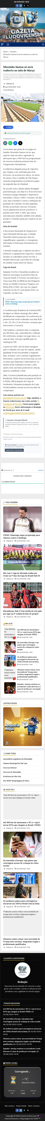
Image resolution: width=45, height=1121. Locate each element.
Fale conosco (10, 1106)
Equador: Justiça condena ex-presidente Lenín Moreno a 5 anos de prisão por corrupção (10, 688)
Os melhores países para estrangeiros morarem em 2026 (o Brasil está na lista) (10, 660)
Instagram (7, 404)
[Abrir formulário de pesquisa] (43, 44)
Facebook (10, 407)
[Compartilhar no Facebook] (15, 143)
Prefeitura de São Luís (12, 776)
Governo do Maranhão (12, 772)
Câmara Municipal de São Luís (15, 763)
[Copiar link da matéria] (5, 143)
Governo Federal (9, 768)
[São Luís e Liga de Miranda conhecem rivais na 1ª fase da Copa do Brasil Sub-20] (22, 557)
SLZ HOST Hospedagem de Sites (16, 781)
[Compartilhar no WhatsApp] (10, 143)
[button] (2, 44)
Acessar (41, 470)
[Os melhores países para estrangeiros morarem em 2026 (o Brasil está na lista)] (22, 885)
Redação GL (10, 84)
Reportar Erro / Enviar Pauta (14, 450)
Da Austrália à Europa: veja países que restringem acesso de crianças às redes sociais (10, 647)
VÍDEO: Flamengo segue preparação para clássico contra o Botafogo (22, 303)
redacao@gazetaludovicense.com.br (19, 413)
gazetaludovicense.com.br (14, 398)
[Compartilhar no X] (20, 143)
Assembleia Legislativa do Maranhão (17, 759)
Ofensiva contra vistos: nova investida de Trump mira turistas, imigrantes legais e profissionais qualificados (10, 674)
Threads (18, 404)
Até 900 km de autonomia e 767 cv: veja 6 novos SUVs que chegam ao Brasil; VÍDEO (10, 633)
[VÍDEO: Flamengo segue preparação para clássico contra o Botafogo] (22, 519)
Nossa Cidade (21, 1106)
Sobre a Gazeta (33, 1106)
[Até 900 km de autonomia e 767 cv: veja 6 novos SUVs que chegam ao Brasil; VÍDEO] (22, 807)
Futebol (9, 127)
